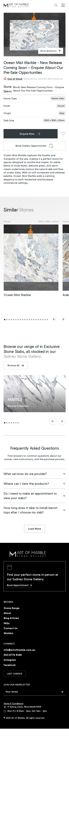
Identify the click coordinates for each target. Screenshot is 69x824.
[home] (29, 5)
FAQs (7, 623)
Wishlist (8, 633)
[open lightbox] (35, 34)
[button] (62, 5)
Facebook (10, 665)
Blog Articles (11, 618)
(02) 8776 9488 (13, 654)
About (7, 613)
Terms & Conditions (13, 703)
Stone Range (11, 608)
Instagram (10, 659)
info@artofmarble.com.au (19, 649)
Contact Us (10, 628)
